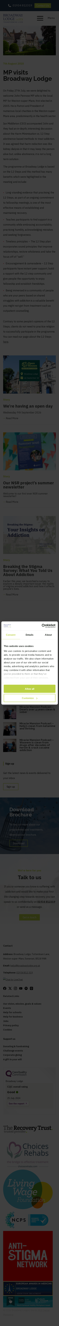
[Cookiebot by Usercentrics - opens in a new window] (42, 626)
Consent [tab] (10, 634)
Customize (28, 698)
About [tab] (48, 634)
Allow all (29, 688)
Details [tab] (29, 634)
